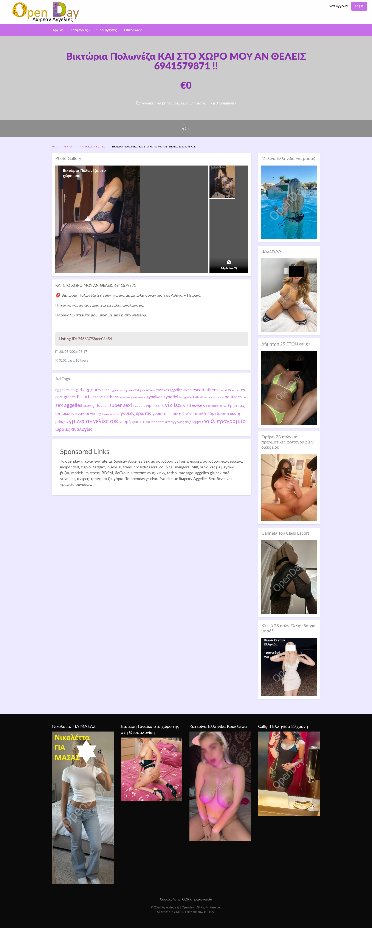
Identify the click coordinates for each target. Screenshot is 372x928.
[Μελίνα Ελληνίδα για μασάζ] (289, 202)
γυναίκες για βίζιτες (156, 103)
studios (104, 406)
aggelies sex (96, 389)
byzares (129, 390)
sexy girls (91, 406)
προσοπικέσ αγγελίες (167, 422)
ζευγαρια (223, 414)
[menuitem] (338, 6)
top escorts (139, 406)
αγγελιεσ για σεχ (88, 414)
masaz (220, 397)
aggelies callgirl (68, 390)
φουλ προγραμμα (224, 421)
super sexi (120, 405)
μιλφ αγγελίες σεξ (95, 421)
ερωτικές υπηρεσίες (190, 103)
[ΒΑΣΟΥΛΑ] (289, 295)
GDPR (187, 899)
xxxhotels (212, 406)
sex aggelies (68, 405)
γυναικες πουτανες (166, 414)
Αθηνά (223, 406)
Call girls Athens (145, 390)
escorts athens (106, 397)
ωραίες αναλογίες (73, 429)
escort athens (205, 390)
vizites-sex (194, 405)
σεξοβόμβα (193, 422)
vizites (173, 405)
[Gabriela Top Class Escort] (289, 577)
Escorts (84, 397)
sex (244, 397)
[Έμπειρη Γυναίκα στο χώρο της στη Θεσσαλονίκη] (152, 769)
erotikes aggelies (169, 390)
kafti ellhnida (201, 397)
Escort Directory (229, 390)
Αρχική (58, 30)
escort (187, 390)
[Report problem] (184, 128)
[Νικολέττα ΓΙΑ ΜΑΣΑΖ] (83, 807)
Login (359, 6)
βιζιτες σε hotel (110, 414)
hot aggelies (185, 397)
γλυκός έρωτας (135, 413)
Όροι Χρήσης (107, 30)
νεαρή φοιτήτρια (134, 422)
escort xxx (125, 397)
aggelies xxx (117, 390)
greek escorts (138, 397)
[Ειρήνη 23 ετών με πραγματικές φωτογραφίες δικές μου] (289, 487)
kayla (213, 397)
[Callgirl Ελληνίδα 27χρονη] (289, 773)
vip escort (155, 405)
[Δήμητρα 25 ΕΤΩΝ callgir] (289, 388)
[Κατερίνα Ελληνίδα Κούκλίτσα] (220, 786)
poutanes (233, 397)
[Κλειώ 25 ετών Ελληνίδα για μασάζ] (289, 667)
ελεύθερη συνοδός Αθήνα (199, 414)
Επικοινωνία (133, 30)
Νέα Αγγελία (338, 6)
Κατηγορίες (79, 30)
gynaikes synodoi (162, 397)
